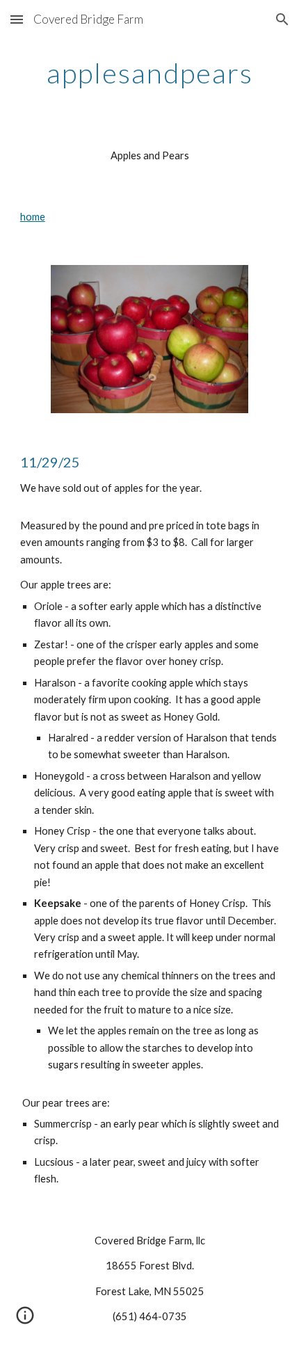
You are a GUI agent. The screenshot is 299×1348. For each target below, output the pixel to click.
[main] (150, 73)
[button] (16, 19)
